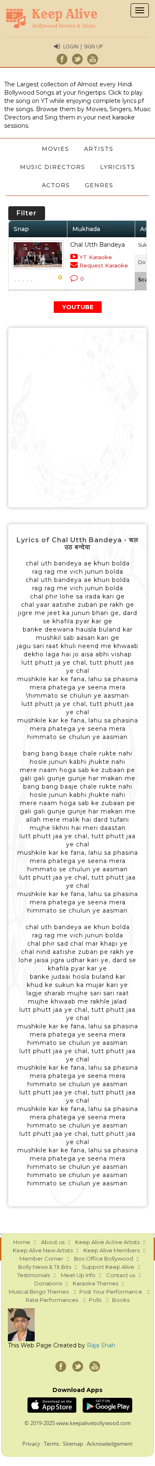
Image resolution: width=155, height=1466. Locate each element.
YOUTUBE (77, 307)
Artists (98, 149)
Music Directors (52, 167)
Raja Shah (101, 1345)
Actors (56, 185)
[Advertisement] (77, 417)
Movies (55, 149)
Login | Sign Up (83, 46)
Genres (99, 185)
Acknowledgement (110, 1443)
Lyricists (117, 167)
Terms (51, 1443)
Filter (27, 213)
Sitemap (73, 1443)
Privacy (31, 1443)
